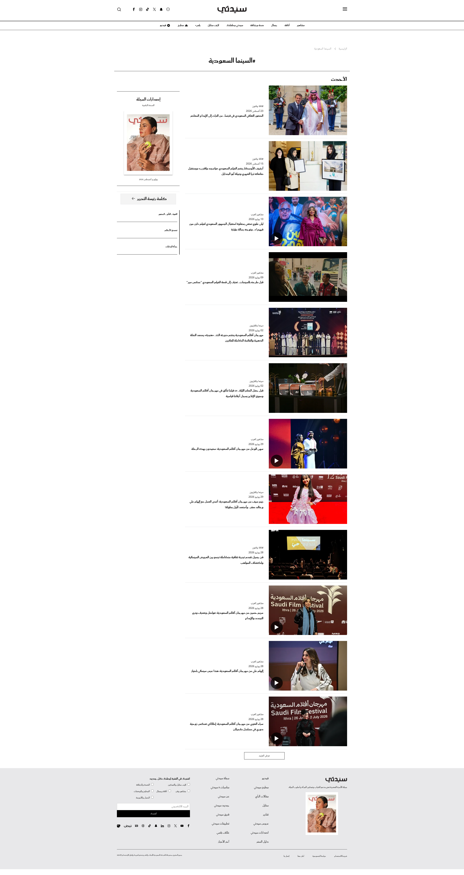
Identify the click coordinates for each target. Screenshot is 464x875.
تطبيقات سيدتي (220, 823)
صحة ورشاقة (257, 25)
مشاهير (301, 25)
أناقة (287, 25)
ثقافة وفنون (257, 106)
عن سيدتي (223, 796)
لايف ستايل (213, 25)
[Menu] (345, 9)
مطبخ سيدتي (261, 787)
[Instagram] (140, 9)
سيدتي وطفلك (234, 25)
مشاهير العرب (257, 214)
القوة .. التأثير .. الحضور (167, 214)
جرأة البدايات (171, 247)
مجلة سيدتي (222, 778)
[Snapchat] (161, 9)
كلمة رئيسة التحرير (152, 199)
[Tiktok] (147, 9)
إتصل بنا (286, 856)
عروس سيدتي (261, 823)
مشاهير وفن (181, 791)
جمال (274, 25)
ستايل (265, 805)
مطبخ (180, 25)
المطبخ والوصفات (142, 791)
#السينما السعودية (232, 60)
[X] (154, 9)
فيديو (162, 25)
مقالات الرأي (262, 796)
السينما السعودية (322, 49)
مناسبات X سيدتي (220, 787)
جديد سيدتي (221, 805)
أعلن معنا (301, 856)
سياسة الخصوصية (319, 856)
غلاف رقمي (223, 832)
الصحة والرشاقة (143, 785)
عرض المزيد (264, 756)
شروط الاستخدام (340, 856)
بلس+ (197, 25)
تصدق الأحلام (171, 230)
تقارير (266, 814)
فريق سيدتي (222, 814)
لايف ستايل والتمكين (177, 785)
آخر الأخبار (223, 841)
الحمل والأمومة (143, 798)
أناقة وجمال (161, 791)
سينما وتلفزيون (256, 326)
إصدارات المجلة (148, 99)
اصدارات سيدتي (260, 832)
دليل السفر (262, 841)
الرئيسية (343, 49)
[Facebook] (133, 9)
